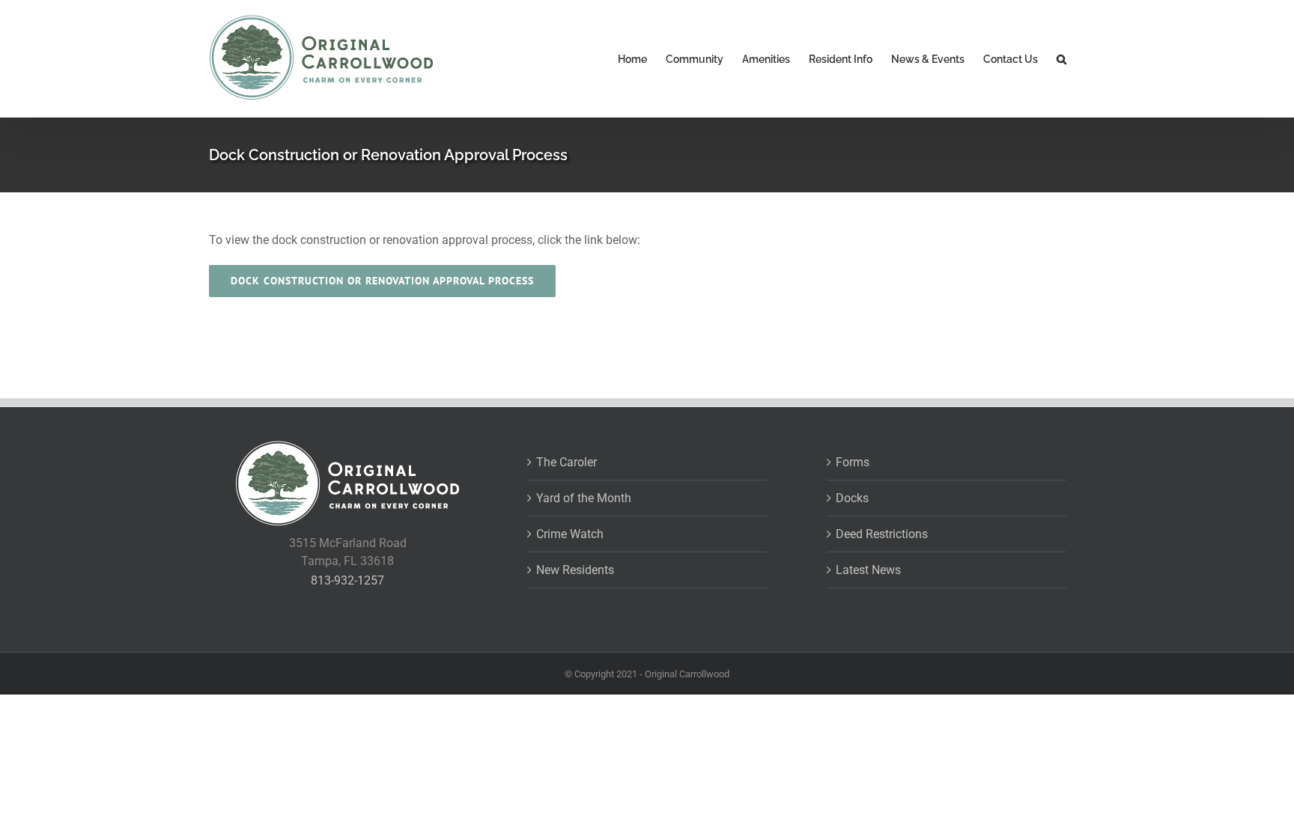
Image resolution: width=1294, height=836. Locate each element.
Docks (852, 498)
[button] (1061, 59)
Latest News (868, 570)
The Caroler (566, 462)
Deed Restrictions (882, 534)
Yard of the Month (583, 498)
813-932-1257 (347, 580)
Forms (852, 462)
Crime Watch (570, 534)
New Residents (575, 570)
